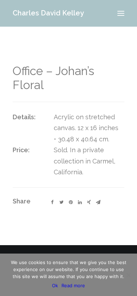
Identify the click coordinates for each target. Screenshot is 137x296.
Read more (73, 285)
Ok (55, 285)
